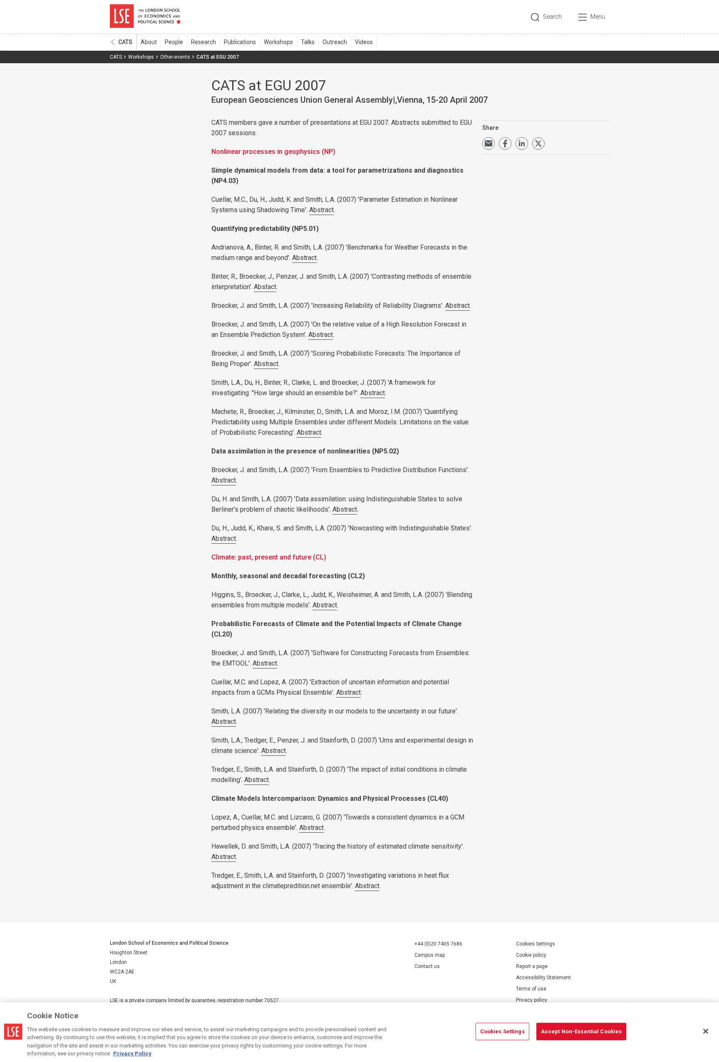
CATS (125, 42)
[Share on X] (538, 143)
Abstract (321, 210)
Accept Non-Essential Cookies (581, 1031)
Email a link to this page (488, 143)
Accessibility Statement (543, 977)
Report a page (532, 966)
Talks (308, 42)
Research (203, 42)
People (174, 42)
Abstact (265, 287)
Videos (364, 42)
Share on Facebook (505, 143)
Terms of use (531, 989)
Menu (597, 16)
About (149, 42)
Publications (240, 42)
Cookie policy (531, 955)
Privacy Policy (132, 1053)
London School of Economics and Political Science (145, 16)
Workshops (278, 42)
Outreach (334, 42)
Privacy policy (531, 1000)
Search (552, 16)
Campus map (429, 955)
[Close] (706, 1031)
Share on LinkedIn (522, 143)
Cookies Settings (535, 944)
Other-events (175, 57)
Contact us (427, 966)
